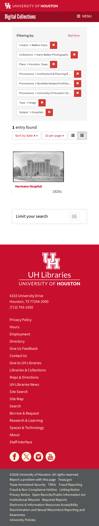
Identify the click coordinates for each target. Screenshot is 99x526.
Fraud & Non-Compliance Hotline (33, 489)
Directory (17, 341)
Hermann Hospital (28, 186)
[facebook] (14, 457)
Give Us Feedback (24, 348)
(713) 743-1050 (21, 307)
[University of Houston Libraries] (49, 269)
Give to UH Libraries (25, 363)
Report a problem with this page (33, 479)
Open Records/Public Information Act (59, 494)
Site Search (19, 391)
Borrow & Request (24, 413)
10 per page (53, 135)
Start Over (74, 36)
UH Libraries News (24, 384)
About (14, 435)
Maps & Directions (24, 377)
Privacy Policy (20, 319)
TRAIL (52, 484)
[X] (26, 457)
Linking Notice (69, 489)
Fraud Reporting (70, 484)
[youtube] (50, 457)
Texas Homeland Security (28, 484)
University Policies (23, 520)
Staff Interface (21, 442)
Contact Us (18, 355)
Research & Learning (26, 420)
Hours (14, 327)
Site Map (17, 399)
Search (15, 406)
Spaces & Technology (27, 427)
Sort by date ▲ (25, 135)
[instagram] (38, 457)
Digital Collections (20, 16)
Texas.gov (65, 479)
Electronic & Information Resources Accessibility (44, 505)
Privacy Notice (20, 494)
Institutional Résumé (25, 499)
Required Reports (54, 499)
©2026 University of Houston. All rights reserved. (44, 474)
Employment (20, 334)
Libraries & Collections (28, 370)
